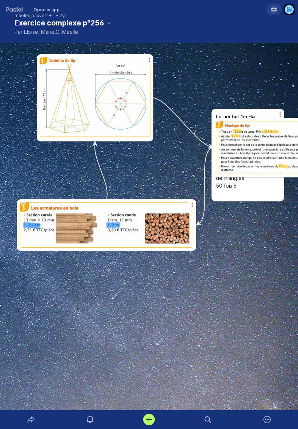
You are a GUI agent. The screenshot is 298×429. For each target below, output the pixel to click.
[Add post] (149, 419)
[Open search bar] (208, 420)
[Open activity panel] (90, 419)
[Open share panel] (31, 419)
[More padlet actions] (267, 419)
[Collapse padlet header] (109, 23)
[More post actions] (275, 117)
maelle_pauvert (31, 15)
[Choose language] (274, 9)
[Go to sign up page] (289, 9)
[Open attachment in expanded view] (106, 225)
